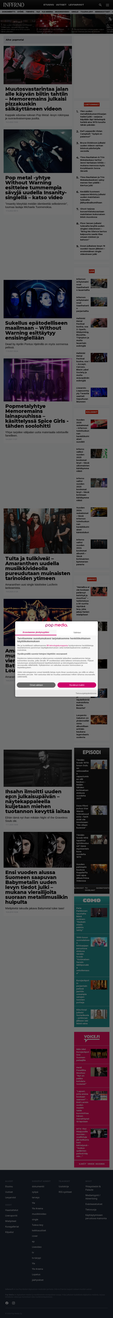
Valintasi (77, 632)
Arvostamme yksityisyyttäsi (36, 632)
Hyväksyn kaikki (76, 685)
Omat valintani (36, 685)
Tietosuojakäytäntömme (86, 693)
